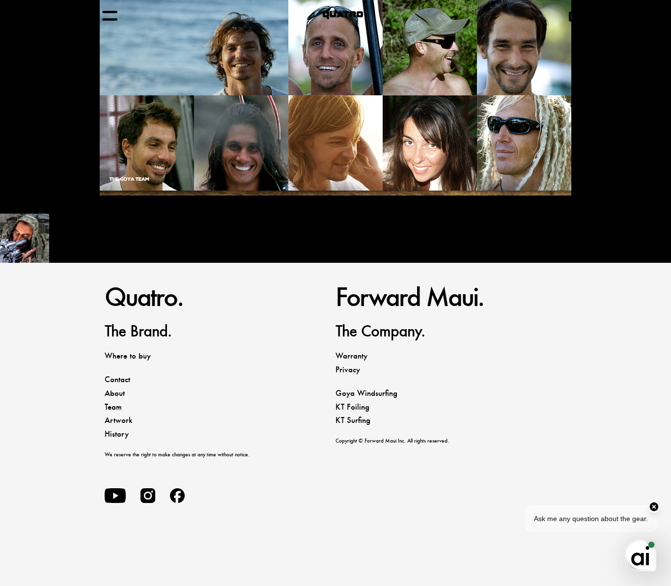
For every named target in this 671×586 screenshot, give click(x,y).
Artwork (118, 420)
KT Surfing (353, 420)
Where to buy (128, 356)
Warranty (351, 356)
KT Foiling (352, 407)
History (117, 434)
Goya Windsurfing (366, 393)
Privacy (348, 369)
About (115, 393)
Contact (117, 379)
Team (113, 407)
